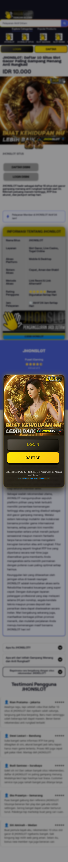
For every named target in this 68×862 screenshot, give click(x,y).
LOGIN (33, 445)
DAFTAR (33, 458)
